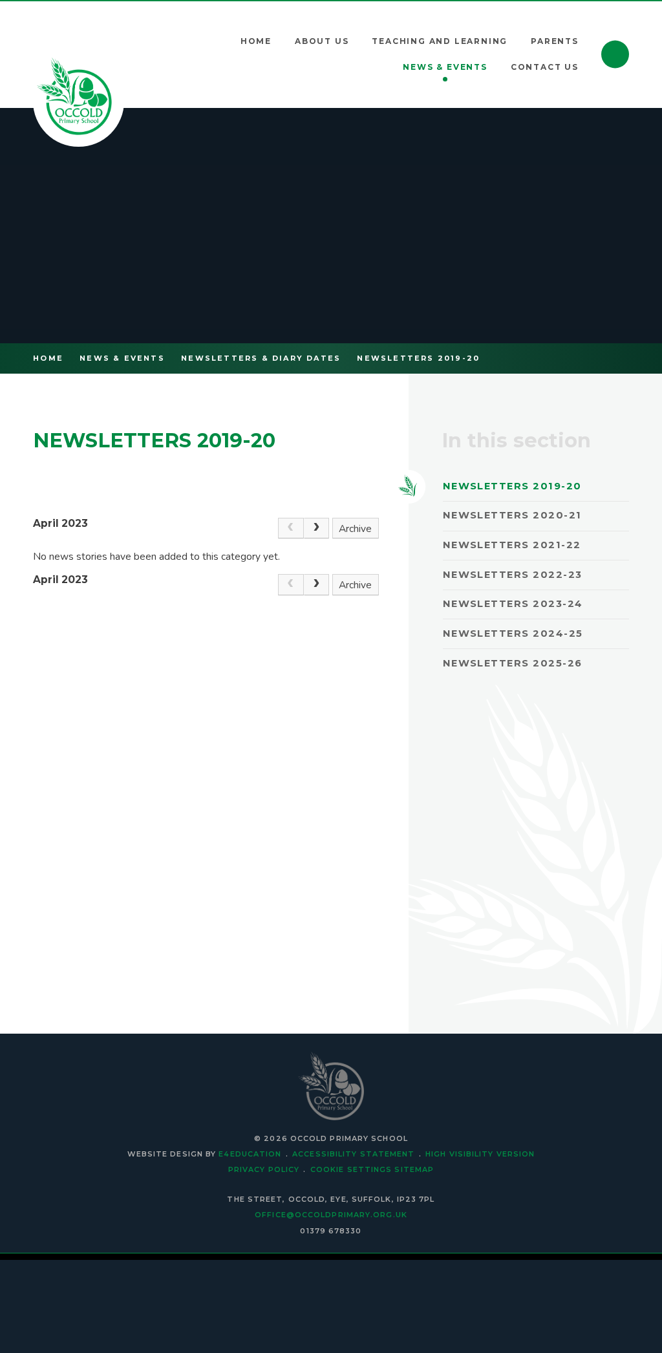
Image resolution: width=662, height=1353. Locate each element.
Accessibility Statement (353, 1153)
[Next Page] (317, 528)
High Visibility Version (480, 1153)
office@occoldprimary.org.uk (331, 1214)
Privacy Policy (263, 1169)
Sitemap (414, 1169)
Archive (355, 528)
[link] (291, 528)
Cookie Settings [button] (351, 1169)
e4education (250, 1153)
